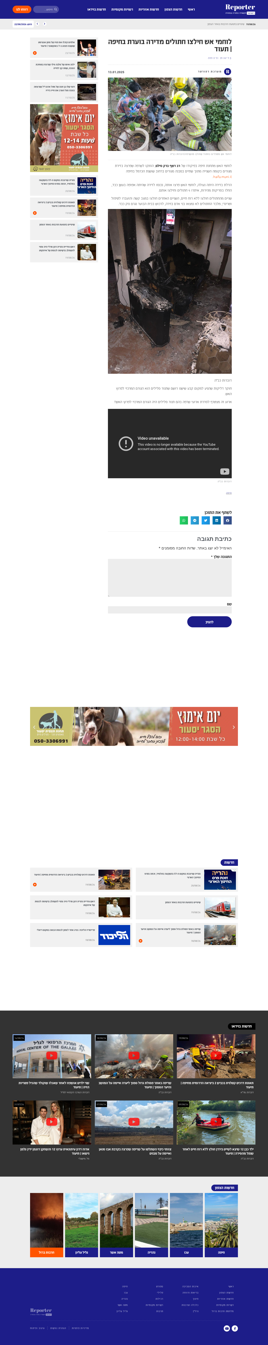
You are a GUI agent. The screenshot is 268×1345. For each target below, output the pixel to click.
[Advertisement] (170, 666)
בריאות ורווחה (220, 58)
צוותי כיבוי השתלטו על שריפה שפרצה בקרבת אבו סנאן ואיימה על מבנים (135, 1151)
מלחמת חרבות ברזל (223, 1311)
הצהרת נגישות (58, 1328)
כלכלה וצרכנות (190, 1304)
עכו (126, 1292)
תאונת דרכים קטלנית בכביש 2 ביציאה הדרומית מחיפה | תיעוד (64, 874)
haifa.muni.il (222, 176)
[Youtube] (227, 1328)
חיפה (229, 492)
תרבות (159, 1311)
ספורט (159, 1286)
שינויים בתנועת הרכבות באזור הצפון (57, 224)
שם (229, 604)
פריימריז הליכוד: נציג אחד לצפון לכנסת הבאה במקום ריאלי (66, 929)
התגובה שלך (221, 556)
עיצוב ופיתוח (37, 1328)
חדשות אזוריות (149, 9)
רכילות (159, 1298)
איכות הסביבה (190, 1286)
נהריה (124, 1298)
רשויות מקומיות (122, 9)
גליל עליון (122, 1311)
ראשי (191, 9)
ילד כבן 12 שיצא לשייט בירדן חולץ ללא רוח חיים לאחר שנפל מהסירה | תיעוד (218, 1151)
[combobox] (46, 9)
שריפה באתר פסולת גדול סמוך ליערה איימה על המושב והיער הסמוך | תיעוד (135, 1085)
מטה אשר (122, 1304)
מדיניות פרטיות (80, 1328)
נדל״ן (195, 1311)
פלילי (160, 1292)
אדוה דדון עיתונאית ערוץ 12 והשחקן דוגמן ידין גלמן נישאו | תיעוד (54, 1151)
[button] (228, 520)
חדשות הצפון (173, 9)
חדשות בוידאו (96, 9)
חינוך (195, 1298)
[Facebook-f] (235, 1328)
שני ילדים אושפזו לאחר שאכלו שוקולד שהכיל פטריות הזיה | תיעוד (54, 1085)
